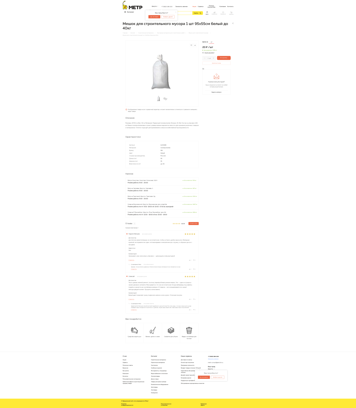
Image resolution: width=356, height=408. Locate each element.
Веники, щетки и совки (153, 336)
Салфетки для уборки (171, 336)
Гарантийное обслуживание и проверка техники (192, 371)
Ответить (131, 260)
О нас (125, 356)
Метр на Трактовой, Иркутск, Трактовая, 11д (141, 196)
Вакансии (125, 368)
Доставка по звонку (186, 360)
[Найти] (197, 13)
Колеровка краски (186, 378)
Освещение (154, 393)
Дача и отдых (155, 379)
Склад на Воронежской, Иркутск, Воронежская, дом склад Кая (147, 204)
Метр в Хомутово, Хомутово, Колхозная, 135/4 (142, 180)
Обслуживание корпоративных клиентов (192, 383)
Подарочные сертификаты (188, 380)
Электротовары (155, 376)
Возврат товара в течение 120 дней (191, 368)
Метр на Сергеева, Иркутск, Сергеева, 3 (140, 188)
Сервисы (125, 362)
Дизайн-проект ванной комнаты (190, 375)
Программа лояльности (187, 365)
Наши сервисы (186, 356)
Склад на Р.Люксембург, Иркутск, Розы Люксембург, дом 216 (147, 212)
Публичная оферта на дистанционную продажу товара (133, 382)
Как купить (126, 371)
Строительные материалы (158, 360)
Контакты (125, 376)
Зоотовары (154, 390)
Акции (124, 360)
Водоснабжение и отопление (159, 373)
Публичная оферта (204, 404)
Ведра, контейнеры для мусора (189, 337)
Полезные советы (128, 365)
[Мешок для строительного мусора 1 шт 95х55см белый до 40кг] (162, 72)
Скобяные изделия (156, 368)
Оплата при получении (187, 362)
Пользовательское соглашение (132, 379)
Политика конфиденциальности (127, 404)
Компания (125, 373)
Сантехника (154, 365)
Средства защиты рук (134, 336)
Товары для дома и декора (158, 381)
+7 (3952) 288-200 (166, 6)
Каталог (154, 356)
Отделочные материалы (158, 362)
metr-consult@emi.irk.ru (215, 362)
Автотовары (154, 387)
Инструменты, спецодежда (159, 371)
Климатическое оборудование (159, 384)
